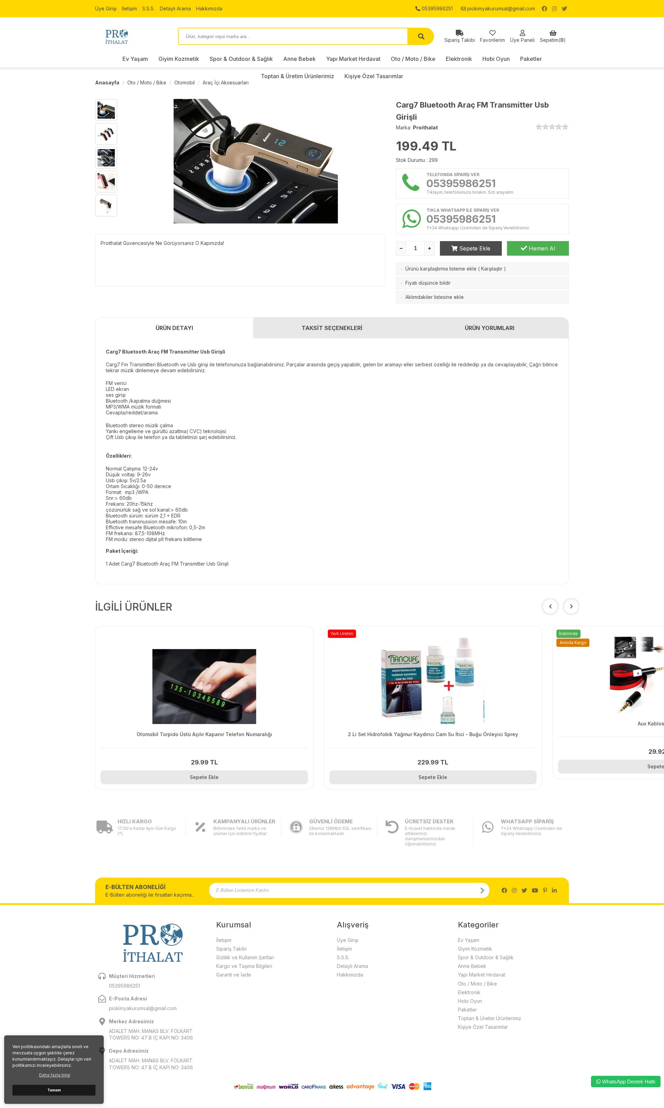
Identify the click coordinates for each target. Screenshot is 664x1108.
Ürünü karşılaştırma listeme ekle (441, 269)
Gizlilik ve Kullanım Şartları (245, 957)
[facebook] (544, 8)
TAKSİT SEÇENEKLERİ (332, 327)
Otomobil (184, 82)
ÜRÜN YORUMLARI (489, 327)
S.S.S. (148, 8)
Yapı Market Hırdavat (353, 58)
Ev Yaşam (135, 58)
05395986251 (436, 8)
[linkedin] (554, 890)
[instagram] (554, 8)
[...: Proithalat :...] (131, 36)
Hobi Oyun (496, 58)
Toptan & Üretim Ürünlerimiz (489, 1018)
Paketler (531, 58)
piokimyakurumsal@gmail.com (500, 8)
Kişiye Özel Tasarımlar (483, 1027)
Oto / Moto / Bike (413, 58)
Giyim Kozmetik (178, 58)
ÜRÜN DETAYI (174, 327)
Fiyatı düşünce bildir (428, 283)
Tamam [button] (54, 1090)
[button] (571, 606)
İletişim (129, 8)
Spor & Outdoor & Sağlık (241, 58)
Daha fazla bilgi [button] (54, 1075)
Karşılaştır (491, 269)
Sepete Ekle (474, 248)
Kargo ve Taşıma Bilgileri (244, 966)
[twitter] (564, 8)
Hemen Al (541, 248)
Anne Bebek (299, 58)
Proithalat (425, 127)
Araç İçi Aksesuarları (226, 82)
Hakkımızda (209, 8)
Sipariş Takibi (231, 949)
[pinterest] (545, 890)
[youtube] (535, 890)
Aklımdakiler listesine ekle (434, 297)
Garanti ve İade (233, 975)
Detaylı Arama (175, 8)
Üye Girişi (106, 8)
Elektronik (459, 58)
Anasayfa (107, 82)
